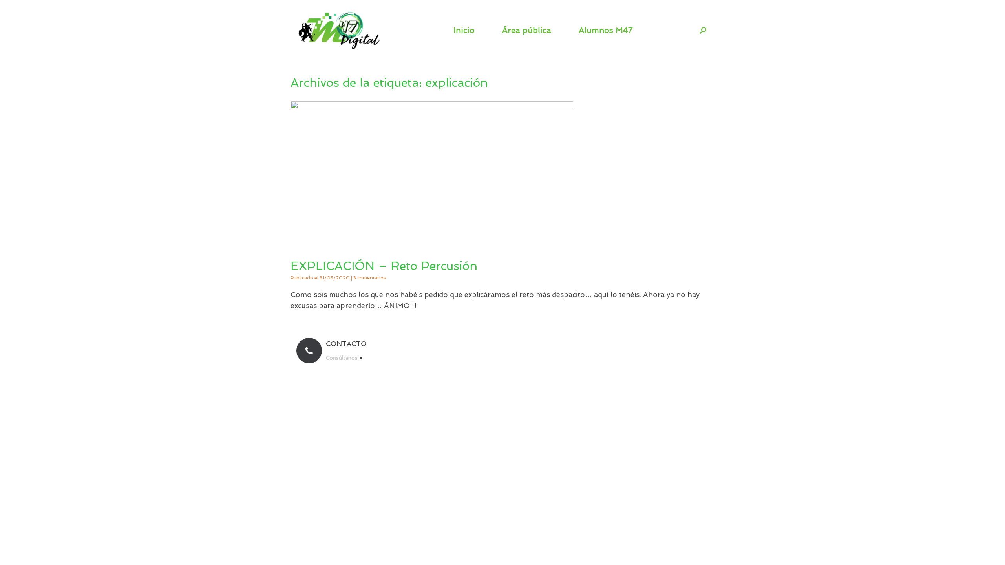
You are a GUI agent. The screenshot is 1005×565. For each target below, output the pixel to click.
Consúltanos (342, 358)
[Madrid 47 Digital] (340, 30)
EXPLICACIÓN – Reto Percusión (384, 266)
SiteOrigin (516, 377)
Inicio (464, 30)
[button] (702, 30)
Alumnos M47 (606, 30)
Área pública (526, 30)
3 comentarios (369, 278)
